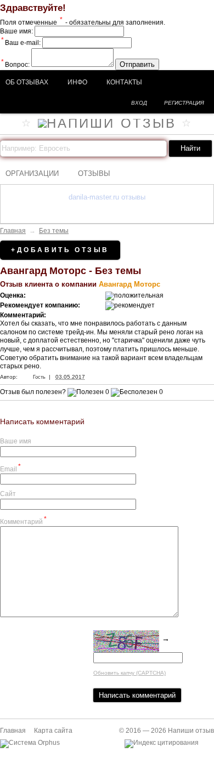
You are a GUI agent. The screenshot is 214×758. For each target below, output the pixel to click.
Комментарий (23, 520)
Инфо (77, 82)
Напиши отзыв (191, 730)
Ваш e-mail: (21, 43)
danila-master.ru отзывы (107, 197)
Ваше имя (15, 441)
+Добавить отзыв (60, 250)
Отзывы (94, 173)
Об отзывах (26, 82)
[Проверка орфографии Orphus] (30, 742)
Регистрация (184, 103)
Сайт (8, 494)
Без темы (54, 231)
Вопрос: (15, 65)
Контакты (124, 82)
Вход (139, 103)
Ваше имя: (16, 31)
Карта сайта (53, 730)
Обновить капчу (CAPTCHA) (129, 673)
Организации (32, 173)
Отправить (137, 64)
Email (10, 468)
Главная (13, 231)
